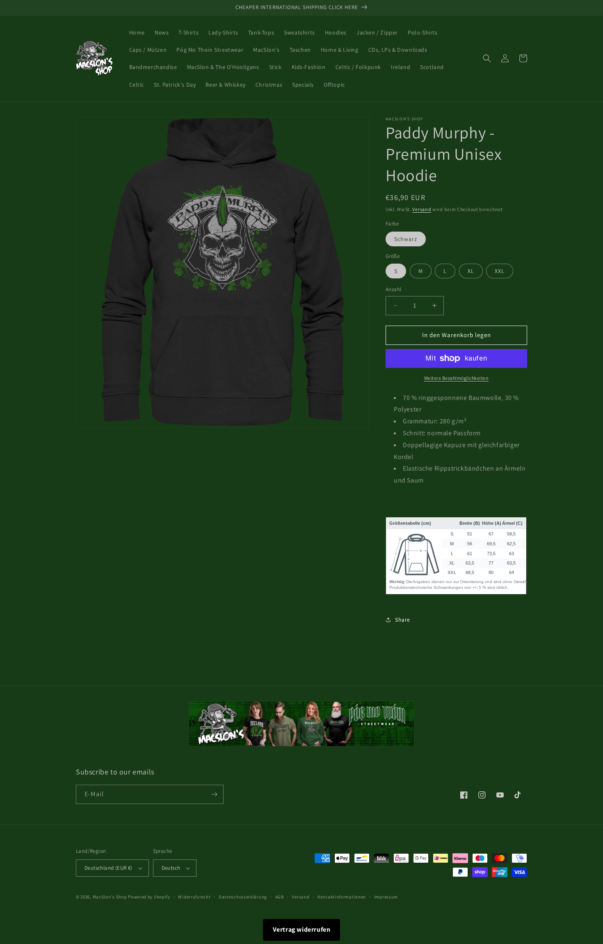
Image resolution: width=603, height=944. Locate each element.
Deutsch (171, 867)
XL (471, 271)
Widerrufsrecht (194, 897)
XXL (500, 271)
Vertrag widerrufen (302, 929)
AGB (279, 897)
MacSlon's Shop (110, 897)
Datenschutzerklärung (243, 897)
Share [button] (402, 619)
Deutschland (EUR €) (108, 867)
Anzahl (393, 289)
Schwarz (405, 239)
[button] (487, 58)
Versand (421, 209)
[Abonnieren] (214, 794)
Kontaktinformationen (341, 897)
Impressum (386, 897)
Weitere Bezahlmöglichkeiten (456, 378)
